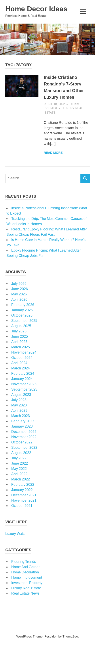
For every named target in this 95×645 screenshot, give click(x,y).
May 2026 (19, 294)
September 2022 (24, 447)
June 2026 (19, 289)
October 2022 (21, 442)
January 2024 (22, 379)
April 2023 (19, 410)
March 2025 (20, 347)
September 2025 (24, 320)
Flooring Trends (23, 561)
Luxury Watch (16, 534)
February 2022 (22, 484)
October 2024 (21, 358)
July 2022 (19, 458)
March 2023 (20, 416)
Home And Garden (25, 567)
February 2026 (22, 305)
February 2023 (22, 421)
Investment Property (26, 583)
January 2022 (22, 490)
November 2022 (23, 437)
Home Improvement (26, 577)
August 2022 (21, 453)
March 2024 (20, 368)
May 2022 (19, 469)
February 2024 (22, 373)
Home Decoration (25, 572)
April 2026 (19, 299)
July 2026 (19, 283)
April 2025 (19, 342)
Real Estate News (25, 593)
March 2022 (20, 479)
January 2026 (22, 310)
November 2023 (23, 384)
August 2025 (21, 326)
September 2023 (24, 389)
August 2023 (21, 395)
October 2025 (21, 315)
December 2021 (23, 495)
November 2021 (23, 500)
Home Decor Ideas (36, 9)
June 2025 (19, 336)
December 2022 (23, 432)
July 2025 (19, 331)
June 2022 (19, 463)
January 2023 (22, 426)
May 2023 (19, 405)
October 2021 (21, 506)
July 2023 (19, 400)
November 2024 (23, 352)
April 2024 (19, 363)
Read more (53, 152)
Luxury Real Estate (26, 588)
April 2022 (19, 474)
